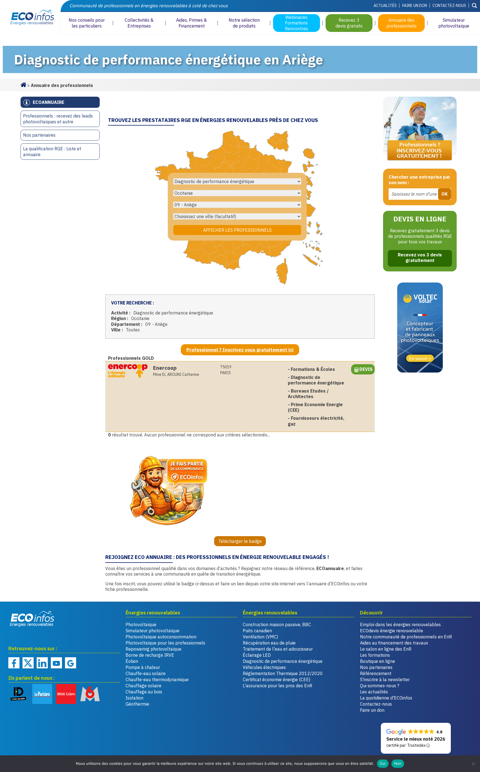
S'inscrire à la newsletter (385, 679)
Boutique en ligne (377, 661)
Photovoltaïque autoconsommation (161, 636)
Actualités (385, 5)
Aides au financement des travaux (394, 643)
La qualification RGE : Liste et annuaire (52, 151)
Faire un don (414, 5)
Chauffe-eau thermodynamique (157, 679)
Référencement (375, 673)
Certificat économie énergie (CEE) (276, 679)
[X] (28, 662)
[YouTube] (56, 662)
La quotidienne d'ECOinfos (386, 698)
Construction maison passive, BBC (277, 624)
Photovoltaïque (141, 624)
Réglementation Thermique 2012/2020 (283, 673)
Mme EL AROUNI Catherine (176, 374)
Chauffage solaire (143, 685)
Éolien (132, 661)
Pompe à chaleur (143, 667)
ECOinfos (30, 17)
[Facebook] (13, 662)
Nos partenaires (39, 135)
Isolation (134, 698)
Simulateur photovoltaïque (152, 630)
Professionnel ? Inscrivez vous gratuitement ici (240, 350)
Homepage (23, 84)
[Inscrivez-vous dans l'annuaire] (420, 130)
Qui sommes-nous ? (379, 685)
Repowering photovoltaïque (153, 649)
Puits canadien (257, 630)
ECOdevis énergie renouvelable (391, 630)
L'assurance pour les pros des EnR (277, 685)
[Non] (473, 763)
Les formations (375, 655)
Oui (383, 763)
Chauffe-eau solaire (146, 673)
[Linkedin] (42, 662)
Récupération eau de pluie (269, 643)
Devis (365, 369)
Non (398, 763)
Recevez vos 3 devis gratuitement (420, 257)
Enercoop (165, 367)
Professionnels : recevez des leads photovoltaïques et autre (58, 118)
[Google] (70, 662)
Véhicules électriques (264, 667)
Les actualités (374, 691)
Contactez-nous (449, 5)
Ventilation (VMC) (260, 636)
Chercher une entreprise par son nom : (419, 180)
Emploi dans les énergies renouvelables (400, 624)
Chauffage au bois (144, 691)
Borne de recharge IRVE (150, 655)
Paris (225, 369)
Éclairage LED (257, 655)
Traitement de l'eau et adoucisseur (278, 649)
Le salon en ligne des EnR (385, 649)
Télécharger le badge (240, 541)
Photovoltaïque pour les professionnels (165, 643)
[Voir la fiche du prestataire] (128, 371)
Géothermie (137, 704)
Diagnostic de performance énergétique (282, 661)
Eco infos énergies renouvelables (32, 618)
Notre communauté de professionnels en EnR (406, 636)
